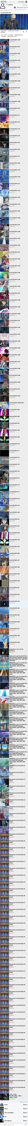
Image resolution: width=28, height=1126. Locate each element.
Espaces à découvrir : (24, 1101)
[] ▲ (26, 1124)
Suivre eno (9, 1124)
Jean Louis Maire (9, 1112)
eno (5, 1116)
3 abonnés (24, 5)
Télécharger (10, 36)
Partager (3, 36)
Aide (13, 1124)
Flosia (6, 1108)
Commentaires (19, 34)
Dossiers (5, 9)
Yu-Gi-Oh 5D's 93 (6, 10)
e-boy (6, 1104)
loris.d (2, 9)
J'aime (11, 34)
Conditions (5, 1124)
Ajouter (25, 1104)
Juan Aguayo (7, 1120)
